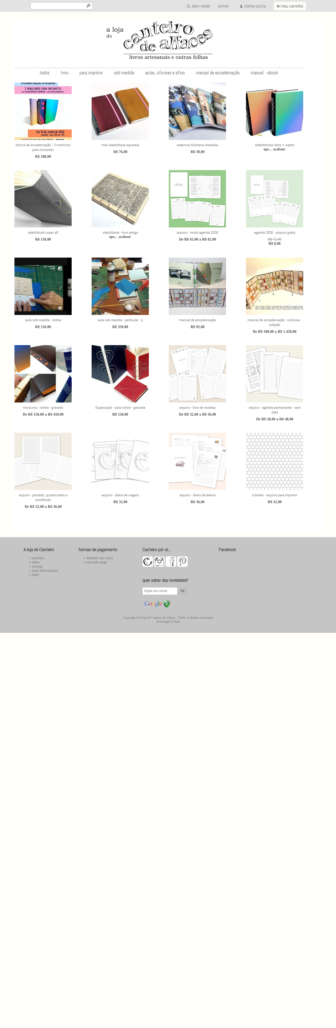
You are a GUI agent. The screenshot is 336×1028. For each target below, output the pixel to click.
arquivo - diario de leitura (198, 495)
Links (35, 575)
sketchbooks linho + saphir (275, 145)
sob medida (124, 72)
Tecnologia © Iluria (168, 621)
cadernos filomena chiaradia (197, 145)
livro (65, 72)
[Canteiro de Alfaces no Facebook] (171, 565)
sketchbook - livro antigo (120, 232)
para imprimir (91, 72)
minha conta (255, 6)
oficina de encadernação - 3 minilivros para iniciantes (43, 147)
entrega (37, 566)
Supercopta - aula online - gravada (120, 407)
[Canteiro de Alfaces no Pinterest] (182, 565)
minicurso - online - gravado (43, 407)
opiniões (38, 558)
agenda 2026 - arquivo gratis (275, 232)
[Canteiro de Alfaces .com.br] (148, 565)
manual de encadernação (218, 72)
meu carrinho (292, 6)
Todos (44, 72)
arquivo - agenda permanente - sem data (275, 410)
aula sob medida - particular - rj (120, 320)
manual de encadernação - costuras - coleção (275, 322)
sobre (36, 562)
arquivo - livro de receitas (197, 407)
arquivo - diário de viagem (120, 495)
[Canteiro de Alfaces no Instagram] (159, 565)
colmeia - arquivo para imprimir (274, 495)
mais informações (45, 571)
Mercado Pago (96, 562)
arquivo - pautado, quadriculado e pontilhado (43, 497)
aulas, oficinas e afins (165, 72)
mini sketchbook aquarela (120, 145)
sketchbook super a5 (43, 232)
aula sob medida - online (43, 320)
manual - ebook (264, 72)
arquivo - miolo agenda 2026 (197, 232)
